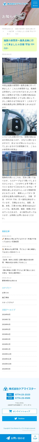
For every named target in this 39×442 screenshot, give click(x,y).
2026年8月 (6, 314)
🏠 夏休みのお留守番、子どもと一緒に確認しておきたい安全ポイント (19, 250)
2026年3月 (6, 339)
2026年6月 (6, 324)
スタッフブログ (8, 302)
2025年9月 (6, 369)
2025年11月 (6, 359)
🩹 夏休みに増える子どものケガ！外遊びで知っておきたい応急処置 (19, 240)
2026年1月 (6, 349)
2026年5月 (6, 329)
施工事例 (5, 297)
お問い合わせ (18, 438)
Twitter (21, 418)
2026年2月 (6, 344)
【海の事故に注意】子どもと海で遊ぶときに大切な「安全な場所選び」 (18, 271)
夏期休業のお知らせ (9, 280)
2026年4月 (6, 334)
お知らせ (5, 292)
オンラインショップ (21, 411)
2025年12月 (6, 354)
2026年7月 (6, 319)
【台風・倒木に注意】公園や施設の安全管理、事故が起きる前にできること (18, 261)
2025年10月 (6, 364)
